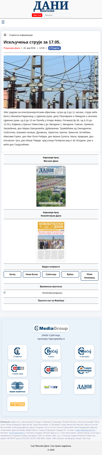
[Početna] (51, 6)
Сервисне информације (21, 35)
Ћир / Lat (37, 15)
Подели (55, 48)
